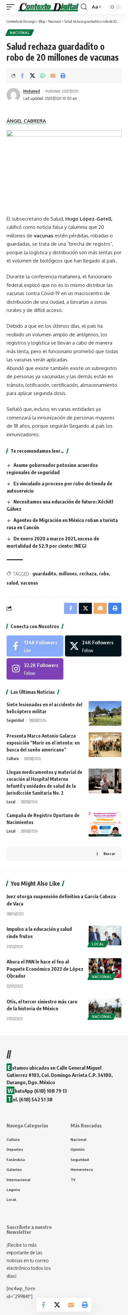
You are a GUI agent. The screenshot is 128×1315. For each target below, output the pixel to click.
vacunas (29, 583)
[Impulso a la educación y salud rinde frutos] (105, 935)
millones (68, 573)
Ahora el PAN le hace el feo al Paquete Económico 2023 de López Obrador (45, 969)
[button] (12, 7)
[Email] (52, 75)
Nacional (20, 33)
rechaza (87, 573)
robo (104, 573)
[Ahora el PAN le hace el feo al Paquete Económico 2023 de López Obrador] (105, 968)
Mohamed (31, 91)
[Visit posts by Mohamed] (13, 95)
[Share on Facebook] (22, 75)
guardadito (44, 573)
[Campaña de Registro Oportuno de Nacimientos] (105, 824)
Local (11, 801)
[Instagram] (35, 668)
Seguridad (15, 720)
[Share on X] (32, 75)
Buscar (109, 853)
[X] (93, 646)
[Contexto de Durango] (48, 7)
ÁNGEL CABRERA (26, 121)
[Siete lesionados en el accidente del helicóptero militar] (105, 713)
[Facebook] (35, 646)
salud (12, 583)
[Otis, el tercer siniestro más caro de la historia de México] (105, 1008)
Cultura (13, 758)
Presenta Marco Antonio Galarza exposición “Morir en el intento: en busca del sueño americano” (43, 742)
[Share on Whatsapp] (42, 75)
